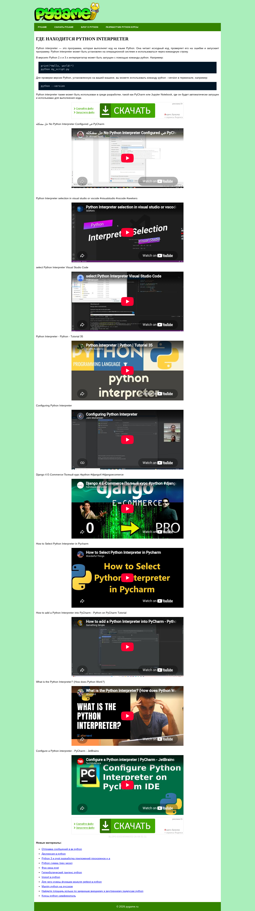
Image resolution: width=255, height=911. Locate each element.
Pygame (42, 27)
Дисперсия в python (54, 853)
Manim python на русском (57, 886)
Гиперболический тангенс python (62, 872)
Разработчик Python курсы (122, 27)
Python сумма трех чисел (57, 863)
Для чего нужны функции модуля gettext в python (72, 881)
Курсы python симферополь (59, 895)
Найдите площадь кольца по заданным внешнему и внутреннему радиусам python (92, 891)
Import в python (51, 877)
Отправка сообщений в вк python (62, 849)
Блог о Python (89, 27)
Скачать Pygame (63, 27)
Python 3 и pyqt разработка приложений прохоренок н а (76, 858)
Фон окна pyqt (50, 867)
